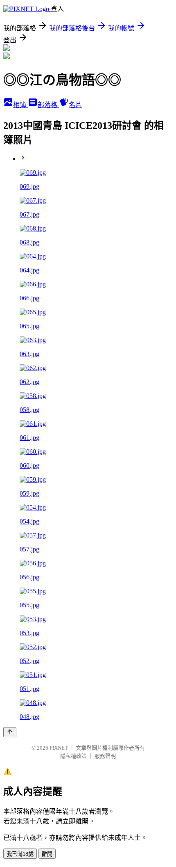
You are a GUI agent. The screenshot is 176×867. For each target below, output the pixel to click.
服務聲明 (105, 756)
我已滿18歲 (20, 854)
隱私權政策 (73, 756)
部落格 (48, 104)
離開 (47, 854)
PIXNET (59, 748)
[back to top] (9, 732)
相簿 (20, 104)
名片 (75, 104)
